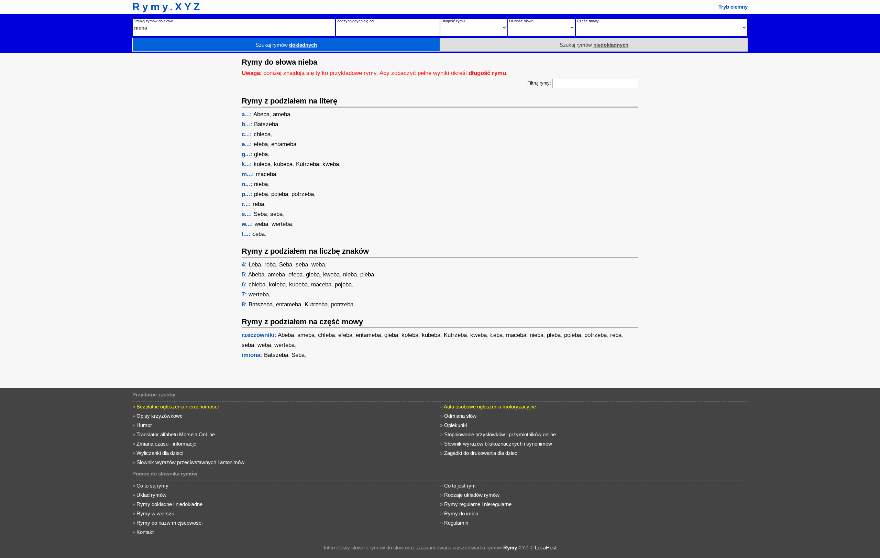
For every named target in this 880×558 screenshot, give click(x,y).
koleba (262, 164)
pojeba (279, 194)
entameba (283, 144)
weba (261, 224)
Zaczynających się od (355, 21)
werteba (282, 224)
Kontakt (145, 532)
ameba (281, 114)
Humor (144, 425)
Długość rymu (453, 21)
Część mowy (588, 21)
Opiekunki (455, 425)
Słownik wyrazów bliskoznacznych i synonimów (498, 444)
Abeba (261, 114)
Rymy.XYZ (167, 6)
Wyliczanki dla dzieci (159, 453)
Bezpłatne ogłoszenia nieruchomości (177, 406)
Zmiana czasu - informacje (166, 444)
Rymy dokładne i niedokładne (169, 504)
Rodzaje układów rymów (471, 495)
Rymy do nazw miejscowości (169, 523)
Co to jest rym (460, 486)
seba (276, 214)
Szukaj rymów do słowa (153, 21)
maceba (266, 174)
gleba (261, 154)
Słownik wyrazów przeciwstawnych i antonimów (190, 462)
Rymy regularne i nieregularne (478, 504)
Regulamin (456, 523)
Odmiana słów (460, 416)
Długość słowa (521, 21)
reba (258, 204)
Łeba (258, 234)
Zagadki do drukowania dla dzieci (481, 453)
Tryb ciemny (733, 7)
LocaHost (546, 547)
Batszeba (266, 124)
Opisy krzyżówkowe (159, 416)
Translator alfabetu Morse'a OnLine (175, 434)
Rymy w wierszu (155, 513)
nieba (261, 184)
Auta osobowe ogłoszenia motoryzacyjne (490, 406)
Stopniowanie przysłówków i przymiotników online (500, 434)
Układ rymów (151, 495)
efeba (261, 144)
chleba (262, 134)
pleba (261, 194)
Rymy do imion (461, 513)
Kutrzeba (307, 164)
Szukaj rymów (286, 45)
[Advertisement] (183, 156)
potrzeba (303, 194)
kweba (330, 164)
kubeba (283, 164)
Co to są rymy (152, 486)
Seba (260, 214)
